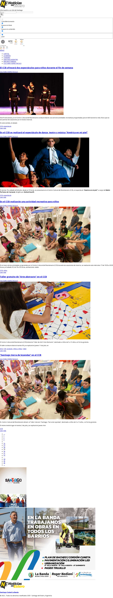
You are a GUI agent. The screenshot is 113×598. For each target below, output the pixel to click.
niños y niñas (17, 349)
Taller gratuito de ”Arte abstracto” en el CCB (23, 276)
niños (5, 270)
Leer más (3, 128)
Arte (1, 349)
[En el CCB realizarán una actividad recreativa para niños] (45, 262)
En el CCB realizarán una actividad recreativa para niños (29, 201)
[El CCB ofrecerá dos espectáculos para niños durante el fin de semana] (32, 114)
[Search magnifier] (1, 14)
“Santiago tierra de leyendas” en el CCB (20, 354)
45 (4, 461)
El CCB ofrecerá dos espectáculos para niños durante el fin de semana (36, 67)
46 (4, 463)
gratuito (9, 349)
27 (4, 446)
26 (4, 444)
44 (4, 459)
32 (4, 455)
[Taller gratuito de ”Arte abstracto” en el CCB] (45, 339)
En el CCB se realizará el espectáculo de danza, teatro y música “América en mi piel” (44, 132)
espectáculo (7, 126)
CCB (1, 126)
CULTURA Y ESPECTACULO (9, 72)
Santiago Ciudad (6, 592)
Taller (24, 349)
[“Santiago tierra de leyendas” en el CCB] (45, 419)
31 (4, 453)
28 (4, 448)
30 (4, 451)
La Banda (15, 592)
